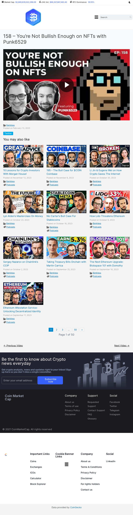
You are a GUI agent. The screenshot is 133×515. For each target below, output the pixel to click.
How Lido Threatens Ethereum (107, 216)
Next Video (121, 345)
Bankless (10, 125)
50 (75, 329)
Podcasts (10, 185)
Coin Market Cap (14, 397)
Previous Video (13, 345)
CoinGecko (76, 507)
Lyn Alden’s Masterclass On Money (23, 216)
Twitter (8, 133)
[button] (96, 17)
